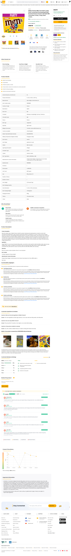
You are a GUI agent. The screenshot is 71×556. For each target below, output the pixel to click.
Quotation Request (5, 521)
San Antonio (50, 525)
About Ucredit (16, 527)
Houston (49, 523)
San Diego (50, 527)
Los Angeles (50, 519)
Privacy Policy (34, 550)
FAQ (14, 525)
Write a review (5, 386)
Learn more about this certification (30, 273)
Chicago (49, 521)
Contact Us (3, 519)
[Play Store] (62, 523)
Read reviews (45, 394)
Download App (16, 517)
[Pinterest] (67, 550)
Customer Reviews (16, 521)
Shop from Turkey (45, 547)
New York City (50, 517)
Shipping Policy (4, 531)
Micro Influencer (4, 533)
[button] (53, 2)
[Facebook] (59, 550)
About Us (3, 517)
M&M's (29, 9)
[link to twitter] (16, 36)
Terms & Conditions (26, 550)
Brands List (15, 519)
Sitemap (3, 525)
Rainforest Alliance (36, 269)
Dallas (49, 529)
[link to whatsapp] (10, 36)
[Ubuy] (3, 2)
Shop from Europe (53, 547)
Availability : (30, 30)
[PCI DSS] (4, 542)
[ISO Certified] (12, 542)
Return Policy (15, 523)
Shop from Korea (29, 547)
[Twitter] (65, 550)
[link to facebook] (13, 36)
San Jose (49, 531)
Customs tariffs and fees (6, 529)
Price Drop (38, 25)
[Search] (47, 2)
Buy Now (43, 48)
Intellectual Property (5, 523)
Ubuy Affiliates (16, 533)
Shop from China (37, 547)
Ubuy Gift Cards (16, 529)
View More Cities (51, 533)
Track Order (3, 527)
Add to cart (60, 18)
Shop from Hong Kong (20, 547)
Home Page (3, 4)
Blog (14, 531)
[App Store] (62, 520)
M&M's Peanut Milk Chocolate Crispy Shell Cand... (60, 4)
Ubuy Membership (5, 534)
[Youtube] (63, 550)
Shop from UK (3, 547)
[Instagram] (61, 550)
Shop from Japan (11, 547)
